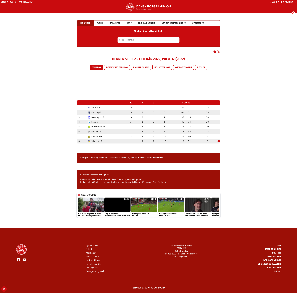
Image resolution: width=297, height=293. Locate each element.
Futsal (277, 272)
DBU (279, 246)
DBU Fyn (276, 253)
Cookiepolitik (92, 268)
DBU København (272, 260)
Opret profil (289, 2)
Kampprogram (141, 68)
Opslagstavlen (183, 68)
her (100, 175)
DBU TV (13, 2)
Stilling (96, 68)
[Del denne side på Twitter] (218, 52)
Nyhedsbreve (92, 246)
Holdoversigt (162, 68)
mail (140, 158)
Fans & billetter (25, 2)
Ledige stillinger (93, 260)
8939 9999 (158, 158)
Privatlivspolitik (93, 264)
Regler (201, 68)
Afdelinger (91, 253)
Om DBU (4, 2)
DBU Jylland (274, 257)
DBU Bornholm (273, 249)
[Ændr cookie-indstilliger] (4, 289)
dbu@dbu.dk (183, 257)
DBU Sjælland (273, 268)
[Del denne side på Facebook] (214, 52)
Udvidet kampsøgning (172, 23)
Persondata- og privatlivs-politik (148, 288)
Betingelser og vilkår (95, 272)
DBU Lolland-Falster (269, 264)
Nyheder (90, 249)
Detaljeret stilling (117, 68)
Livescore (196, 23)
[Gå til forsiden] (148, 7)
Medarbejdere (92, 257)
